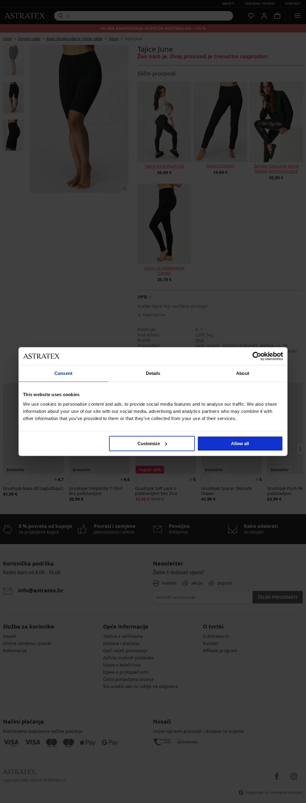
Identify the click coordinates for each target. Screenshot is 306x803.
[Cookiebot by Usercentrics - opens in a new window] (257, 356)
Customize (148, 443)
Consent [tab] (63, 373)
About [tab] (242, 373)
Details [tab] (153, 373)
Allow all (240, 443)
